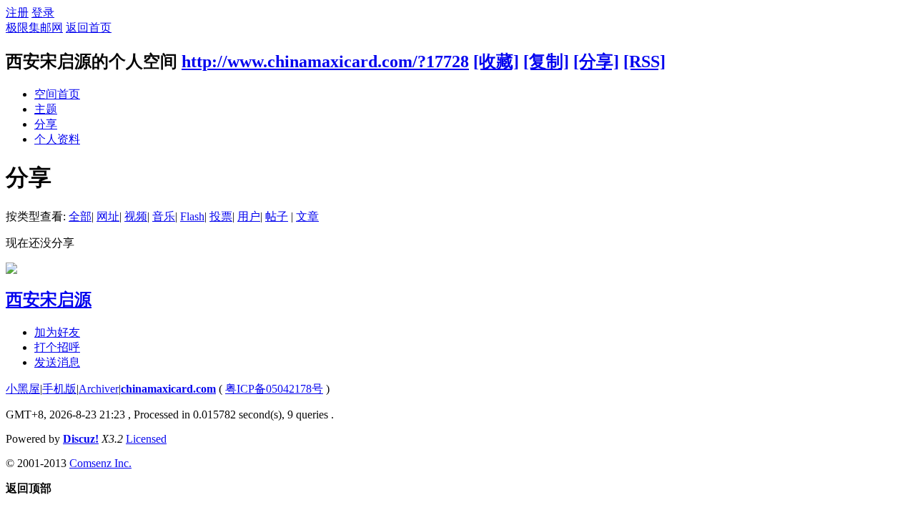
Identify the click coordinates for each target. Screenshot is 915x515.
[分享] (596, 61)
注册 (17, 12)
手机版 (59, 389)
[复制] (546, 61)
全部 (80, 216)
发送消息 (57, 362)
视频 (135, 216)
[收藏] (496, 61)
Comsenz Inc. (100, 463)
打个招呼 (57, 347)
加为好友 (57, 332)
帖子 (276, 216)
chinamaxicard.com (168, 389)
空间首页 (57, 94)
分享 (45, 124)
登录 (42, 12)
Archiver (99, 389)
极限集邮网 (34, 27)
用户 (248, 216)
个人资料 (57, 139)
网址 (108, 216)
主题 (45, 109)
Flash (192, 216)
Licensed (146, 439)
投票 (220, 216)
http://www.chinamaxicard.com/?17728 (325, 61)
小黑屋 (23, 389)
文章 (307, 216)
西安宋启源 (49, 299)
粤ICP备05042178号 (274, 389)
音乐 (163, 216)
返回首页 (89, 27)
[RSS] (644, 61)
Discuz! (81, 439)
